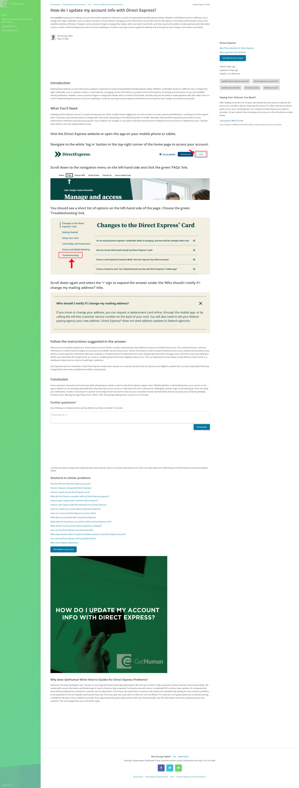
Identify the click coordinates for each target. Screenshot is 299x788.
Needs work (183, 756)
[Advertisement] (120, 60)
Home (4, 15)
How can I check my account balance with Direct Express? (75, 509)
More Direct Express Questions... (64, 542)
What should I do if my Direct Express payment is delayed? (76, 526)
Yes (174, 756)
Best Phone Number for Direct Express (237, 48)
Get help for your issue (63, 549)
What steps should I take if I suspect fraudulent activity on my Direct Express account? (88, 534)
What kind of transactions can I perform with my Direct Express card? (80, 521)
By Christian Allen (65, 36)
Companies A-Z (8, 26)
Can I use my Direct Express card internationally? (71, 530)
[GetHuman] (11, 3)
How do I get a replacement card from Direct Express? (74, 500)
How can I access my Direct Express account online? (73, 513)
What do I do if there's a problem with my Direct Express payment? (79, 496)
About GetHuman (9, 30)
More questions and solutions (233, 52)
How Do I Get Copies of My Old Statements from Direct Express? (78, 504)
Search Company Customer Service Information (17, 20)
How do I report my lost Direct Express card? (70, 492)
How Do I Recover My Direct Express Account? (70, 483)
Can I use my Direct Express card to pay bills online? (73, 538)
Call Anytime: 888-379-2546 (231, 120)
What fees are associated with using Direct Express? (73, 517)
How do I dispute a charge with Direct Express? (71, 488)
